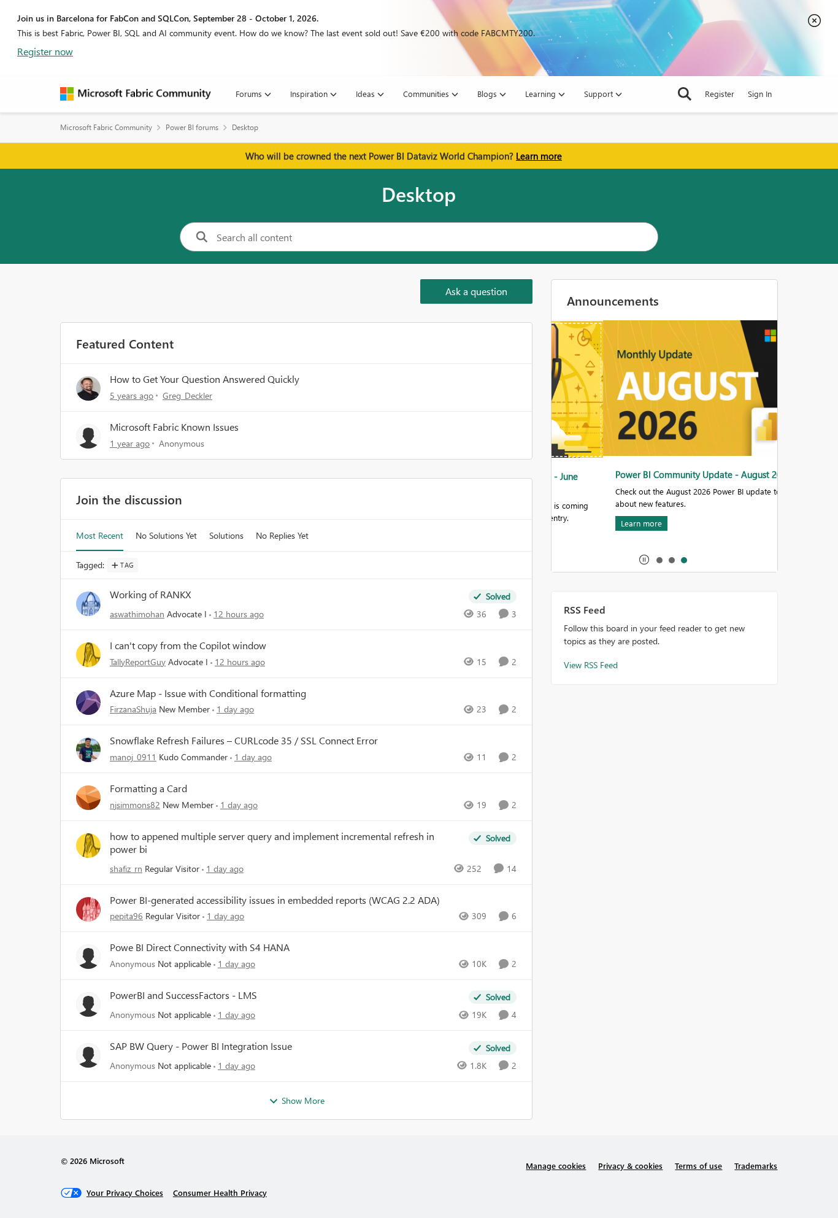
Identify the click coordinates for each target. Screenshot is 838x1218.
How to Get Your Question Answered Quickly (204, 378)
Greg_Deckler (187, 395)
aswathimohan (137, 614)
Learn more (539, 156)
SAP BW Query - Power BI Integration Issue (201, 1046)
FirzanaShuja (133, 709)
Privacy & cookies (630, 1165)
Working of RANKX (150, 594)
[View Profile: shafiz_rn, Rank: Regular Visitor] (88, 845)
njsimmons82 (135, 805)
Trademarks (755, 1165)
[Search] (684, 94)
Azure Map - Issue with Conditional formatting (208, 693)
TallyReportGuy (138, 662)
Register (719, 93)
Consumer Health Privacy (220, 1192)
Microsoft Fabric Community (106, 127)
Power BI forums (192, 127)
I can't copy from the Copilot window (188, 645)
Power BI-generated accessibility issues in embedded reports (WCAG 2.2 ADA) (275, 900)
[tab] (659, 559)
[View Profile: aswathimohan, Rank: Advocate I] (88, 604)
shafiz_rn (126, 868)
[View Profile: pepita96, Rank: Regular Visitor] (88, 909)
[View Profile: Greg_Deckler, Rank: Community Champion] (88, 388)
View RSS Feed (591, 665)
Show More (303, 1100)
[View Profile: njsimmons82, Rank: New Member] (88, 797)
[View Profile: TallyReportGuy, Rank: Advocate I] (88, 654)
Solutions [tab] (226, 535)
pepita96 (126, 916)
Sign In (760, 93)
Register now (45, 51)
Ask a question (476, 291)
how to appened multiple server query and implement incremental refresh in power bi (272, 842)
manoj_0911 (133, 757)
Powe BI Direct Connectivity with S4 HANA (200, 947)
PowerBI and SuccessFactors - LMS (183, 995)
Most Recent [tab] (99, 535)
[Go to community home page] (135, 94)
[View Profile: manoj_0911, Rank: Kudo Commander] (88, 750)
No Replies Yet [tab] (282, 535)
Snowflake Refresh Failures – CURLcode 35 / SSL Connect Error (244, 740)
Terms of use (698, 1165)
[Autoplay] (644, 559)
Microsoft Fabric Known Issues (174, 426)
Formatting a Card (148, 788)
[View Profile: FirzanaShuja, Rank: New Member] (88, 702)
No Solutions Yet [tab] (166, 535)
